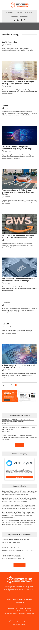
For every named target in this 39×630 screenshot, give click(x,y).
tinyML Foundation (9, 42)
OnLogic (4, 512)
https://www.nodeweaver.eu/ (26, 508)
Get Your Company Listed (23, 610)
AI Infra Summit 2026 (18, 549)
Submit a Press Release (10, 613)
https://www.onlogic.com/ (9, 517)
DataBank (5, 491)
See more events (19, 565)
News (8, 599)
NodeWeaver (6, 505)
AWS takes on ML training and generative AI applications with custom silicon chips (19, 236)
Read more (19, 445)
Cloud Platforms (20, 12)
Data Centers (15, 16)
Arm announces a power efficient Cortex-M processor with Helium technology (18, 280)
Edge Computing (24, 16)
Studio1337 (23, 624)
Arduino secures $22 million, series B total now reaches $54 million (18, 366)
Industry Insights (18, 599)
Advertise (12, 610)
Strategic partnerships (25, 608)
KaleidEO (5, 324)
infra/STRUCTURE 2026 (13, 557)
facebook (21, 20)
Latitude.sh (5, 498)
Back (11, 385)
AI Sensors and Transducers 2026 (16, 540)
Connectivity (29, 12)
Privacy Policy (30, 613)
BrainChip (6, 302)
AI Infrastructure (10, 12)
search (25, 20)
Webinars (29, 599)
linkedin (17, 20)
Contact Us (21, 613)
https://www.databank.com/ (21, 494)
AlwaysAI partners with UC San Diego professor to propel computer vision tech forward (18, 192)
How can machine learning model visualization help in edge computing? (17, 148)
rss (14, 20)
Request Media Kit (12, 608)
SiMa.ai (5, 105)
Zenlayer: (4, 520)
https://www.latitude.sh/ (20, 501)
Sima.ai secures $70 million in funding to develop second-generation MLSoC (18, 83)
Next (24, 385)
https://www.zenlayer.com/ (25, 524)
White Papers (19, 602)
